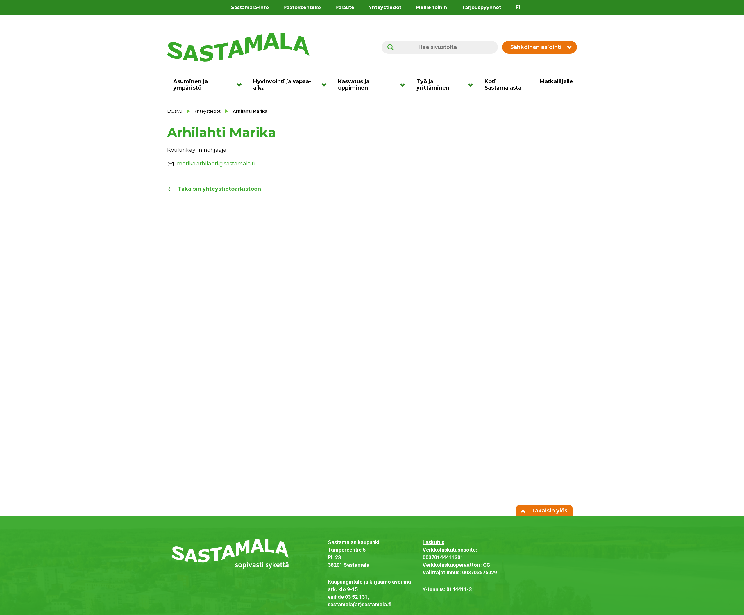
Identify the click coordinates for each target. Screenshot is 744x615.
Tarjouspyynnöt (481, 7)
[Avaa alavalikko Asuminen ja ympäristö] (241, 84)
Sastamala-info (250, 7)
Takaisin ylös (548, 510)
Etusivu (174, 111)
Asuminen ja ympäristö (190, 84)
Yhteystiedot (385, 7)
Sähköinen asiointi (536, 47)
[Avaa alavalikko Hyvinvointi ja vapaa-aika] (326, 84)
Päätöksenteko (302, 7)
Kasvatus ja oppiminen (353, 84)
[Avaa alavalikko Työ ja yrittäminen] (472, 84)
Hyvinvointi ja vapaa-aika (282, 84)
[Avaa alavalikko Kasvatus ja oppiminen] (404, 84)
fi (518, 7)
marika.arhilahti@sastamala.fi (216, 163)
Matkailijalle (556, 81)
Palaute (344, 7)
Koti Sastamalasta (502, 84)
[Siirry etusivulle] (238, 47)
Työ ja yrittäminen (432, 84)
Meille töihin (431, 7)
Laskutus (433, 542)
